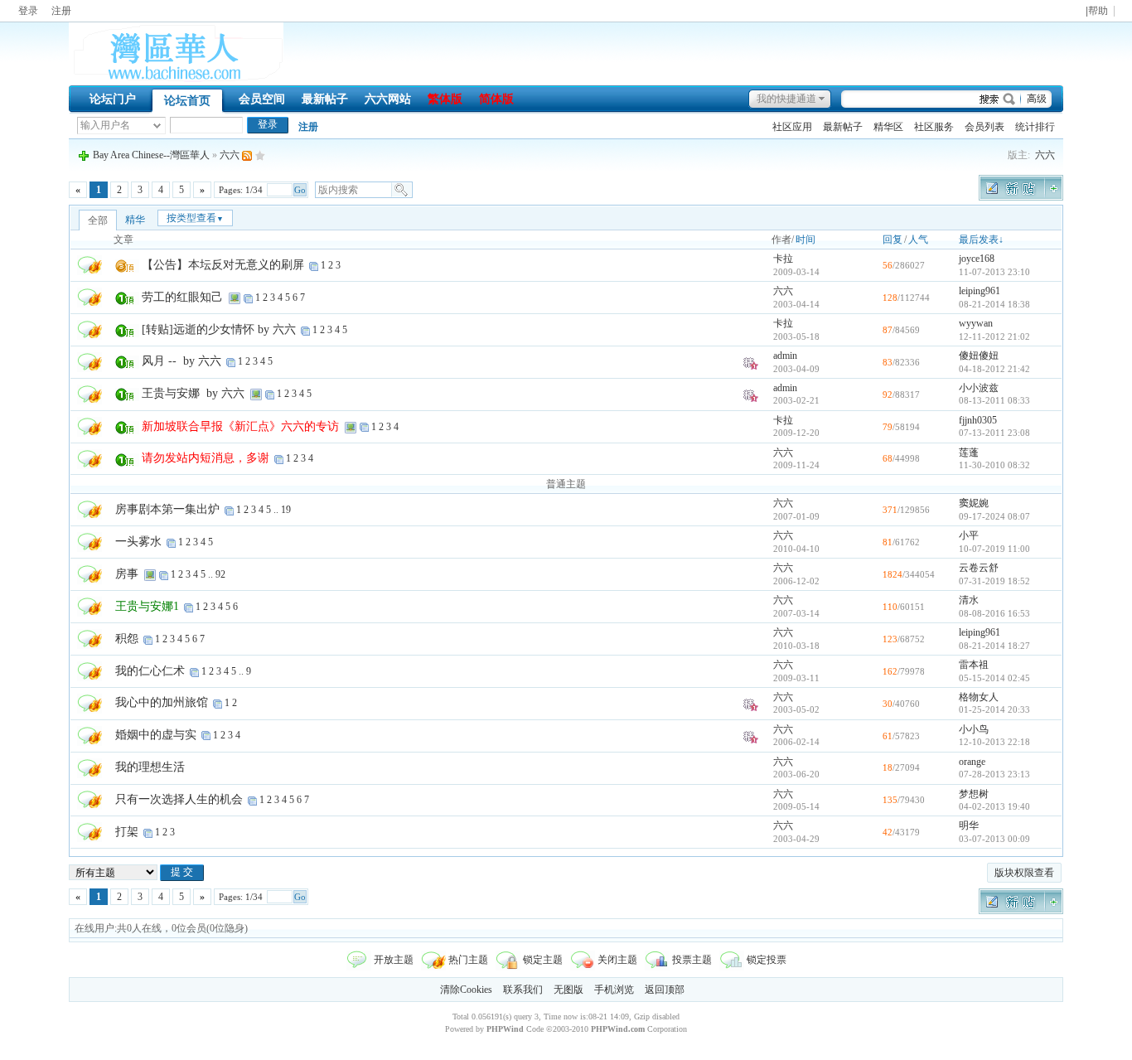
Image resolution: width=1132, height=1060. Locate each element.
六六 (1045, 155)
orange (972, 761)
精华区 (888, 127)
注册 (61, 11)
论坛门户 (112, 99)
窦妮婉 (974, 503)
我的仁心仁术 (150, 671)
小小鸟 (974, 729)
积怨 (126, 638)
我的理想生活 (150, 767)
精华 (135, 219)
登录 (28, 11)
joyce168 (976, 258)
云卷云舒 (979, 568)
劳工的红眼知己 (182, 297)
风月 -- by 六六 (181, 361)
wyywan (976, 323)
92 (220, 574)
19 (286, 509)
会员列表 (984, 127)
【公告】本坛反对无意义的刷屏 (223, 265)
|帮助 (1097, 11)
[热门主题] (89, 264)
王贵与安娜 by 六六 (193, 393)
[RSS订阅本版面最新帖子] (247, 155)
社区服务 (934, 127)
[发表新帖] (1021, 197)
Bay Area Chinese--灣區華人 (151, 155)
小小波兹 (979, 388)
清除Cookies (466, 989)
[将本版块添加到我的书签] (260, 155)
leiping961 (979, 291)
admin (785, 355)
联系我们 (523, 989)
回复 (892, 239)
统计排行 (1035, 127)
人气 (918, 239)
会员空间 (262, 99)
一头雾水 (138, 541)
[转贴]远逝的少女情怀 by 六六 (219, 329)
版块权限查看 (1024, 872)
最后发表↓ (981, 239)
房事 (126, 574)
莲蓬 (969, 452)
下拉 (157, 125)
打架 (126, 831)
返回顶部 (665, 989)
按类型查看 (195, 218)
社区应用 (792, 127)
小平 (969, 535)
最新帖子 (325, 99)
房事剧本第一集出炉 (167, 509)
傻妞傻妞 (979, 355)
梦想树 (974, 794)
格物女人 (979, 697)
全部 (98, 220)
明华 (969, 825)
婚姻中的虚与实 (155, 734)
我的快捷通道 (786, 98)
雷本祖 (974, 664)
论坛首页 (187, 100)
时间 (805, 239)
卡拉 (783, 258)
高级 (1037, 98)
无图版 (568, 989)
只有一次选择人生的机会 (179, 799)
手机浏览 (614, 989)
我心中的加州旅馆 (161, 702)
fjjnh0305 (978, 420)
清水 (969, 600)
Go (300, 190)
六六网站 (388, 99)
